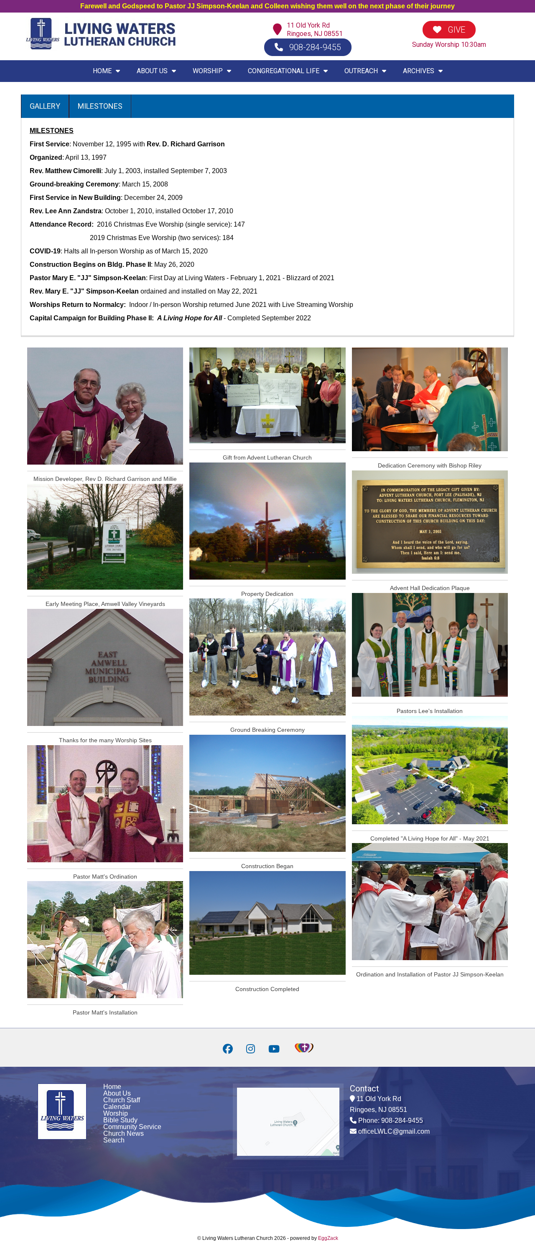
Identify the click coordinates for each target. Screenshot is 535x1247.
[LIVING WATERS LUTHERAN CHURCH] (100, 48)
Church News (123, 1133)
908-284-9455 (314, 47)
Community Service (132, 1126)
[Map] (279, 30)
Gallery (45, 106)
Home (112, 1086)
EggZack (328, 1238)
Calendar (117, 1106)
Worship (115, 1113)
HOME (102, 71)
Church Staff (121, 1100)
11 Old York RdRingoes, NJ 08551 (315, 29)
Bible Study (120, 1120)
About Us (117, 1093)
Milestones (100, 106)
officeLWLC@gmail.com (394, 1131)
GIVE (455, 30)
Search (114, 1140)
